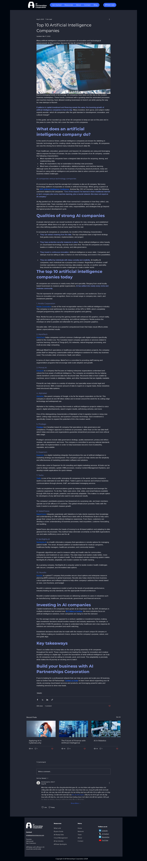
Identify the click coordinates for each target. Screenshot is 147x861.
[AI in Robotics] (105, 729)
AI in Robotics (100, 741)
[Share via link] (52, 700)
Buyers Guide (58, 831)
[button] (56, 5)
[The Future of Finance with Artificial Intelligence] (73, 729)
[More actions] (109, 19)
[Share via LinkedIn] (47, 700)
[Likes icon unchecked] (42, 807)
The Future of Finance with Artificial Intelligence (73, 742)
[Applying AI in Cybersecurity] (41, 729)
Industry (39, 693)
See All (118, 717)
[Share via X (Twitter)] (42, 700)
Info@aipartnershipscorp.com (35, 835)
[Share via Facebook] (37, 700)
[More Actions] (109, 783)
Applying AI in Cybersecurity (35, 742)
